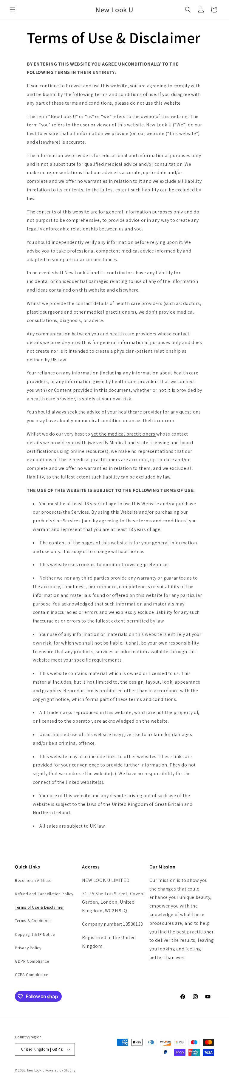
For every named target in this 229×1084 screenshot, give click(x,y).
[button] (12, 9)
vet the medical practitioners (123, 434)
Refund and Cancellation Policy (44, 893)
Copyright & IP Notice (35, 934)
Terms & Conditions (33, 920)
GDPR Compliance (32, 961)
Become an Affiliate (33, 880)
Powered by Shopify (60, 1070)
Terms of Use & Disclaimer (39, 907)
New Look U (36, 1070)
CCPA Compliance (31, 974)
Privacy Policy (28, 947)
